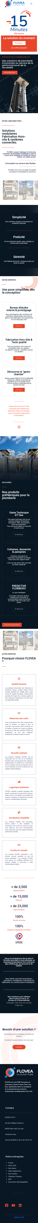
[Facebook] (6, 1205)
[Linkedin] (20, 1205)
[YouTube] (13, 1205)
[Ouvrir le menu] (31, 3)
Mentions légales (19, 1193)
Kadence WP (19, 1217)
